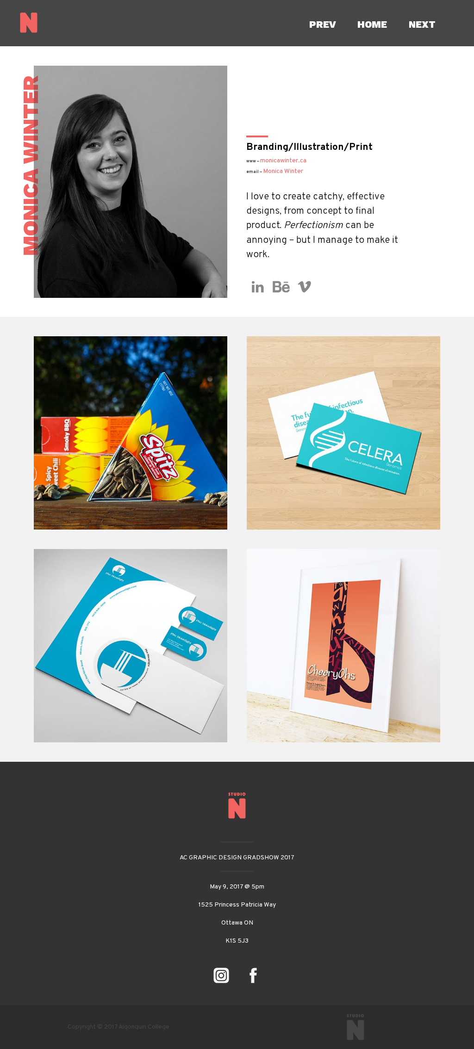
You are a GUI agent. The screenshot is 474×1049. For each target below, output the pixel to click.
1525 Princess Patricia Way (237, 905)
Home (372, 24)
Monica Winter (274, 171)
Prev (322, 24)
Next (422, 24)
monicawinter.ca (283, 161)
